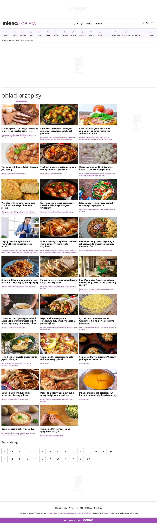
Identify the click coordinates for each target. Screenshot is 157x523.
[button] (98, 23)
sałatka (81, 327)
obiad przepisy (62, 139)
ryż (7, 212)
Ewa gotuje (24, 363)
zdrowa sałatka (106, 327)
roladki (8, 252)
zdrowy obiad (90, 137)
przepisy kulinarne (7, 327)
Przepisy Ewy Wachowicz (92, 250)
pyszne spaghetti (46, 435)
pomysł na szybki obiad (16, 286)
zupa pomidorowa (91, 289)
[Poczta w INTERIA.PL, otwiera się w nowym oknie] (147, 23)
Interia (3, 40)
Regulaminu (52, 513)
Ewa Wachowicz (14, 363)
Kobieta (11, 40)
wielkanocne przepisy (92, 327)
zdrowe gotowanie (25, 137)
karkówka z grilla (16, 135)
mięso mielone (70, 250)
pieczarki (4, 363)
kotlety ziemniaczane (22, 433)
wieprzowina (31, 135)
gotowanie (5, 135)
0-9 (88, 459)
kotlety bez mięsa (7, 214)
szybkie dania (12, 399)
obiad (24, 135)
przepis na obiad (20, 214)
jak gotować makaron (69, 252)
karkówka (27, 252)
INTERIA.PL (105, 513)
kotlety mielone (29, 212)
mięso (3, 250)
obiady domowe (56, 173)
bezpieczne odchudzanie (88, 139)
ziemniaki (4, 433)
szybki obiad (62, 137)
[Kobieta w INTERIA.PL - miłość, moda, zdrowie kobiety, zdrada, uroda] (27, 23)
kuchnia (87, 173)
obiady (3, 137)
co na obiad (101, 175)
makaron (61, 250)
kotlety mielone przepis (60, 399)
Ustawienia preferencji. (83, 513)
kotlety (20, 212)
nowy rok (43, 286)
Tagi (17, 40)
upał (80, 209)
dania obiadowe (50, 139)
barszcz (100, 289)
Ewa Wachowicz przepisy (88, 291)
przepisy (82, 137)
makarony (53, 250)
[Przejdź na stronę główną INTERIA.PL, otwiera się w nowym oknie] (10, 23)
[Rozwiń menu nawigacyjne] (152, 23)
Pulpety (59, 212)
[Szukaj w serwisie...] (142, 23)
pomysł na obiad (12, 137)
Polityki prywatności (67, 513)
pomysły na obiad (13, 435)
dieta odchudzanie (102, 137)
